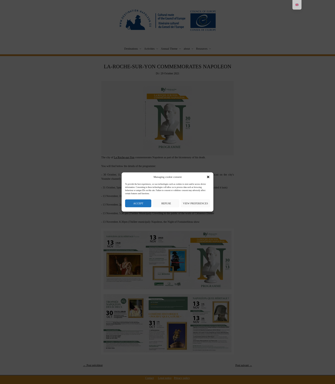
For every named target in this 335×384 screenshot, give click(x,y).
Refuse (166, 203)
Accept (138, 203)
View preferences (195, 203)
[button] (208, 177)
